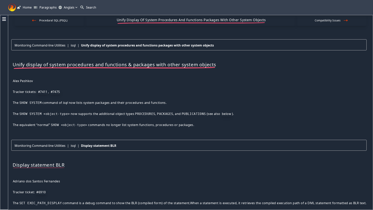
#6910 (41, 192)
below (226, 114)
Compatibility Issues (328, 20)
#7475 (55, 92)
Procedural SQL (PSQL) (53, 20)
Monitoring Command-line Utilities (40, 45)
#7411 (42, 92)
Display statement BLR (98, 146)
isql (73, 45)
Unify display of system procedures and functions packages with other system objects (147, 45)
